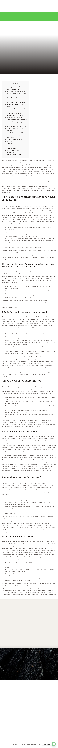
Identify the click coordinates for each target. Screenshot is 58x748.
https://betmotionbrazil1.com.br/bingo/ (14, 255)
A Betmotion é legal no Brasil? (16, 139)
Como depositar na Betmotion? (16, 108)
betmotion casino (11, 215)
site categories (11, 148)
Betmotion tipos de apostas (15, 117)
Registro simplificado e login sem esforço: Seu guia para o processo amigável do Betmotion (17, 122)
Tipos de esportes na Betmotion (16, 102)
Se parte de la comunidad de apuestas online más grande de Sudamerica (16, 135)
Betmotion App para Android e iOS (17, 126)
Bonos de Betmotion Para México (16, 111)
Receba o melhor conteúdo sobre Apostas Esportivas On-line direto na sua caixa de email (17, 93)
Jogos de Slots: (11, 141)
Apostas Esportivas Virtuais (15, 154)
